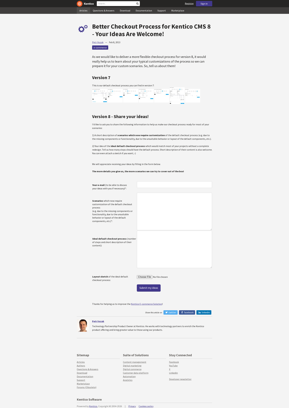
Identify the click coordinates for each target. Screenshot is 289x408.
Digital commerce (132, 369)
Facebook (188, 312)
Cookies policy (146, 406)
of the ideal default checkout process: (110, 278)
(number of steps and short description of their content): (114, 242)
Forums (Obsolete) (86, 387)
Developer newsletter (180, 379)
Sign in (204, 3)
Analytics (127, 380)
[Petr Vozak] (83, 325)
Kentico (93, 406)
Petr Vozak (97, 42)
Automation (129, 376)
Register (189, 3)
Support (161, 10)
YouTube (173, 365)
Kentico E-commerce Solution (146, 303)
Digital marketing (132, 365)
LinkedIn (205, 312)
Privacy (132, 406)
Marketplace (177, 10)
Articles (83, 10)
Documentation (144, 10)
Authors (81, 365)
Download (125, 10)
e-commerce (100, 47)
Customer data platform (135, 372)
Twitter (172, 312)
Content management (134, 361)
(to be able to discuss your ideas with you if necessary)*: (109, 186)
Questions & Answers (103, 10)
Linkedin (173, 372)
